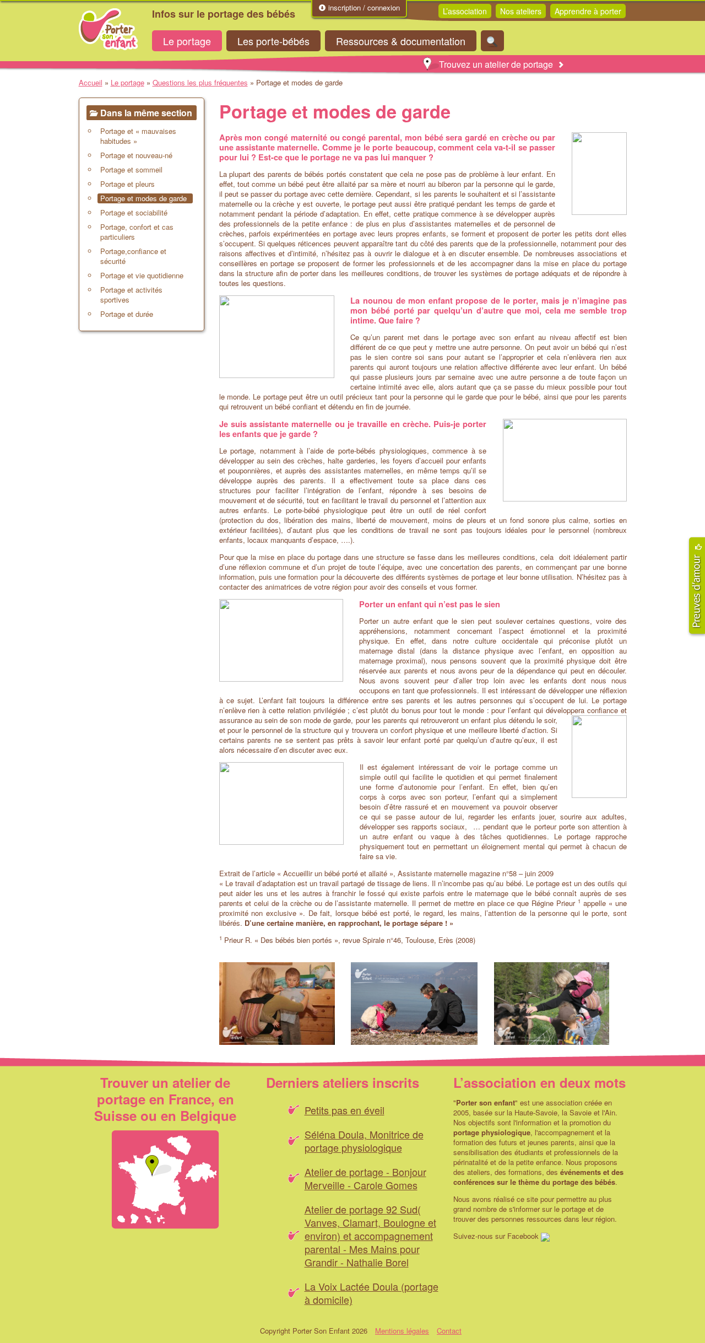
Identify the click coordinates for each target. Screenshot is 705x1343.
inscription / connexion (363, 8)
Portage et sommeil (131, 170)
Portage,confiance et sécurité (133, 256)
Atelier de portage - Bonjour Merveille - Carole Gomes (365, 1178)
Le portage (187, 41)
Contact (449, 1330)
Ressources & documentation (400, 41)
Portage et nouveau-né (136, 155)
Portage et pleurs (127, 184)
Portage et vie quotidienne (141, 276)
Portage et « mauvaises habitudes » (138, 136)
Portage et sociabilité (133, 213)
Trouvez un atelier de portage (496, 64)
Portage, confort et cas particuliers (136, 232)
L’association (465, 11)
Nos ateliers (520, 11)
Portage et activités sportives (131, 295)
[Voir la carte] (165, 1179)
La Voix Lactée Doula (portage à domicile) (371, 1293)
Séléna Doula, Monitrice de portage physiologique (364, 1141)
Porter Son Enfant (108, 29)
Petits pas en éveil (344, 1110)
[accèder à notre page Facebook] (545, 1236)
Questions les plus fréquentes (200, 82)
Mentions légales (402, 1330)
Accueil (90, 82)
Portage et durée (126, 314)
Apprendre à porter (588, 11)
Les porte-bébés (273, 41)
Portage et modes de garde (143, 198)
